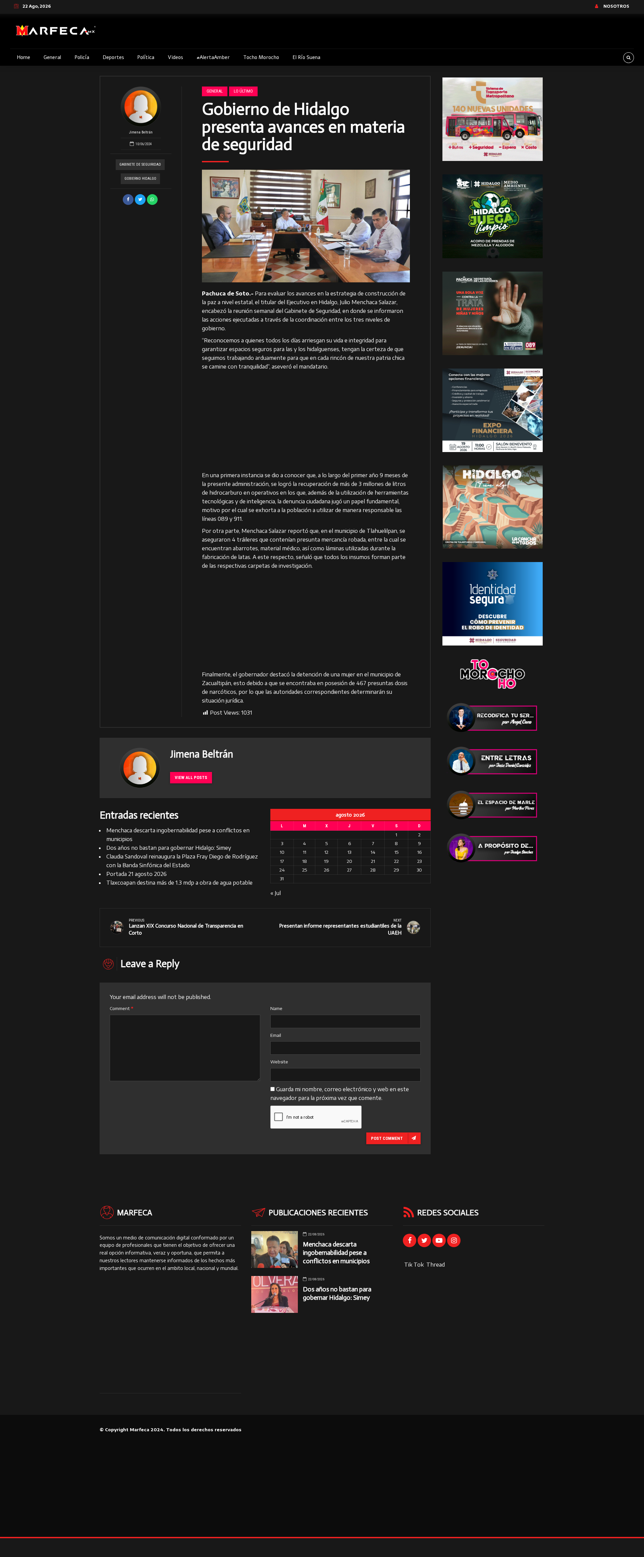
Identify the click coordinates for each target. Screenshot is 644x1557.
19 (326, 861)
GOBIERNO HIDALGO (140, 178)
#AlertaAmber (213, 57)
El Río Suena (306, 57)
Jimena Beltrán (141, 132)
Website (279, 1061)
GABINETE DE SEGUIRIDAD (140, 164)
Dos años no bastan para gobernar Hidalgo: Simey (168, 847)
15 (396, 852)
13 (349, 852)
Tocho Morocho (261, 57)
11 (304, 852)
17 (282, 861)
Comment (121, 1008)
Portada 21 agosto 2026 (136, 874)
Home (23, 57)
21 (373, 861)
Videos (175, 57)
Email (275, 1035)
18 (304, 861)
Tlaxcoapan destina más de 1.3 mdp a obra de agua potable (179, 882)
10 (282, 852)
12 (326, 852)
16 (419, 852)
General (52, 57)
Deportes (113, 57)
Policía (81, 57)
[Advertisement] (306, 421)
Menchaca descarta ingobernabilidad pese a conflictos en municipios (336, 1252)
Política (145, 57)
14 (373, 852)
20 (349, 861)
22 (396, 861)
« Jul (275, 893)
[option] (306, 226)
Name (276, 1008)
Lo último (243, 91)
